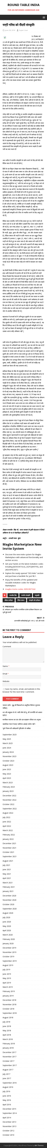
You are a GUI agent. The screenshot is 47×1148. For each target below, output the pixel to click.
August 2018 (8, 1017)
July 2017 (6, 1074)
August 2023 (8, 765)
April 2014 (7, 1117)
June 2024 (7, 747)
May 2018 (7, 1030)
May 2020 (7, 926)
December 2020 (9, 895)
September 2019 (10, 961)
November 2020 (9, 900)
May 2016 (7, 1100)
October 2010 (8, 1135)
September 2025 (10, 734)
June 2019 (7, 974)
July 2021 (6, 865)
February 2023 (9, 787)
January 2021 (8, 891)
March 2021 (8, 882)
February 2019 (9, 991)
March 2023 (8, 782)
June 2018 (7, 1026)
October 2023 (8, 761)
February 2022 (9, 834)
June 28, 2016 (10, 30)
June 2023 (7, 769)
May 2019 (7, 978)
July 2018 (6, 1022)
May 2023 (7, 774)
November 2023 (9, 756)
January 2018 (8, 1048)
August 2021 (8, 861)
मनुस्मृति (37, 595)
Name (5, 666)
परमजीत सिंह (13, 595)
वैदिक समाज (20, 600)
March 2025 (8, 743)
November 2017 (9, 1056)
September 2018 (10, 1013)
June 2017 (7, 1078)
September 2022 (10, 808)
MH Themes (39, 1145)
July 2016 (6, 1091)
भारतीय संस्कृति (25, 595)
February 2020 (9, 939)
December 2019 (9, 948)
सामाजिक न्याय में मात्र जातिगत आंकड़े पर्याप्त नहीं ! (19, 724)
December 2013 (9, 1122)
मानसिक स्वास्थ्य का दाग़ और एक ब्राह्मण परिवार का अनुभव (22, 719)
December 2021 (9, 843)
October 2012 (8, 1130)
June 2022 (7, 821)
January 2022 (8, 839)
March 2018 (8, 1039)
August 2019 (8, 965)
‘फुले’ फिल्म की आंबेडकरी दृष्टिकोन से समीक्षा (17, 728)
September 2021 (10, 856)
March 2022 (8, 830)
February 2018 (9, 1043)
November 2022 (9, 800)
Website (6, 681)
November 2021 (9, 848)
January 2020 (8, 943)
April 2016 (7, 1104)
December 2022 (9, 795)
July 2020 (6, 917)
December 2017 (9, 1052)
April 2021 (7, 878)
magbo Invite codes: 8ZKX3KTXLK (20, 589)
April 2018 (7, 1035)
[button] (43, 17)
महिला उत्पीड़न (9, 600)
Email (5, 673)
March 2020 (8, 934)
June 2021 (7, 869)
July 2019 (6, 969)
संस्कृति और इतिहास (34, 600)
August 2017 (8, 1069)
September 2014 (10, 1113)
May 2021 (7, 874)
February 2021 (9, 887)
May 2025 (7, 739)
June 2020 (7, 921)
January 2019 (8, 995)
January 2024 (8, 752)
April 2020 (7, 930)
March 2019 (8, 987)
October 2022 (8, 804)
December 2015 (9, 1109)
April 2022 (7, 826)
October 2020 (8, 904)
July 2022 (6, 817)
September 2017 (10, 1065)
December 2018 (9, 1000)
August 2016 (8, 1087)
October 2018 (8, 1009)
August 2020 (8, 913)
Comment (7, 646)
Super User (23, 30)
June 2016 (7, 1096)
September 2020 (10, 908)
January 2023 (8, 791)
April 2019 (7, 982)
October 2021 (8, 852)
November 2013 (9, 1126)
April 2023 (7, 778)
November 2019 (9, 952)
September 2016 (10, 1083)
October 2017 (8, 1061)
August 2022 (8, 813)
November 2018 (9, 1004)
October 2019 (8, 956)
